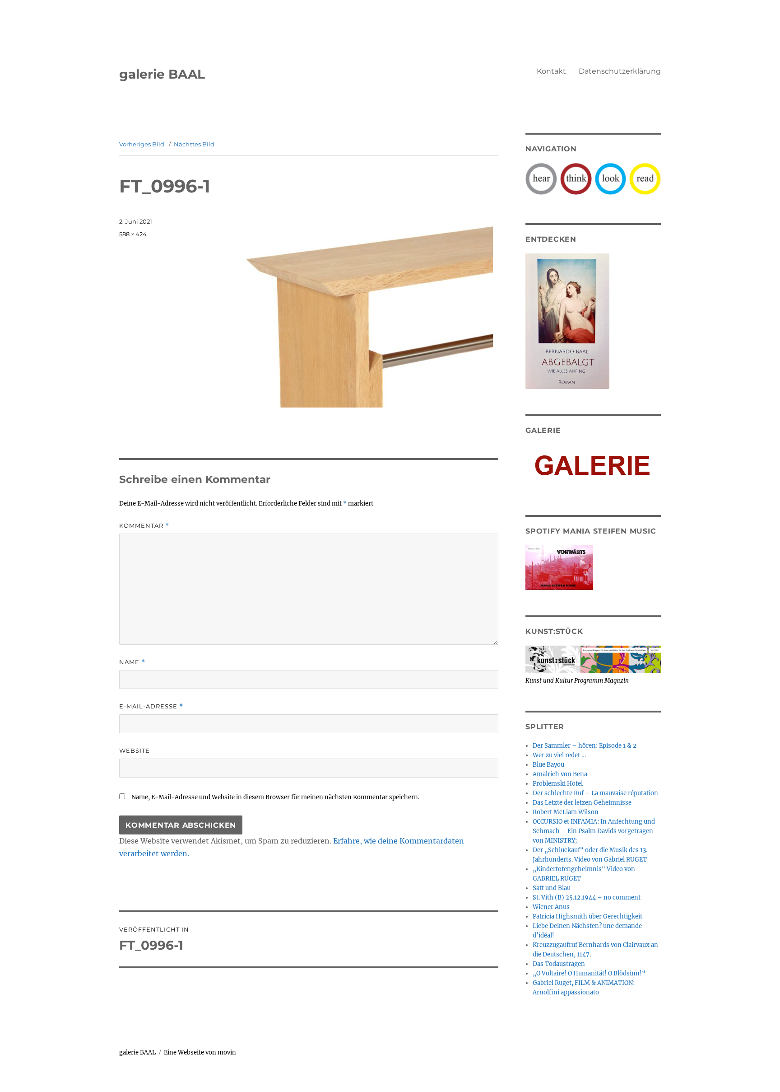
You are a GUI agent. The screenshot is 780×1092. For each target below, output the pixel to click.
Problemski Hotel (558, 783)
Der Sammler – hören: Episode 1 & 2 (584, 746)
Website (134, 750)
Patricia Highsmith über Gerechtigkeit (587, 916)
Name (132, 662)
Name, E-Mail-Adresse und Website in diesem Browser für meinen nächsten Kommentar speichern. (275, 797)
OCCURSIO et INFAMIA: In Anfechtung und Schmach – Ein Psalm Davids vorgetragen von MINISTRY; (594, 831)
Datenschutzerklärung (620, 71)
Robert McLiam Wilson (566, 812)
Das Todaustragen (559, 964)
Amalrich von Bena (560, 774)
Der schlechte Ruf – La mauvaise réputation (595, 793)
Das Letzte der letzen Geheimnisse (582, 802)
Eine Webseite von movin (200, 1052)
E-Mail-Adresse (151, 706)
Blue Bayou (548, 765)
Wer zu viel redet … (559, 755)
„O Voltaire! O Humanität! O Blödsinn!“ (589, 973)
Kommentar (144, 526)
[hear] (541, 178)
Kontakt (551, 71)
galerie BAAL (162, 74)
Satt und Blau (552, 888)
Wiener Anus (551, 907)
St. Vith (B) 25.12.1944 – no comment (587, 897)
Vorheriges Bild (141, 144)
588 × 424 (133, 234)
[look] (611, 178)
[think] (576, 178)
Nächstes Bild (194, 144)
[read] (645, 178)
